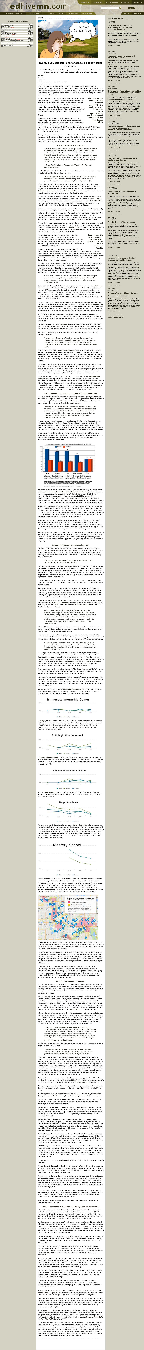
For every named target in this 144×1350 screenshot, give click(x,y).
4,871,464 (31, 34)
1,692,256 (31, 42)
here (56, 605)
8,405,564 (31, 32)
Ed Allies (3, 31)
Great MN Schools (5, 24)
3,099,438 (31, 39)
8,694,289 (31, 30)
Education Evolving (5, 38)
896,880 (31, 45)
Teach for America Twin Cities (7, 25)
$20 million (98, 201)
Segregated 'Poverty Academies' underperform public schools (121, 259)
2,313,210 (31, 41)
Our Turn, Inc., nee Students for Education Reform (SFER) (14, 40)
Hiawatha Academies (5, 26)
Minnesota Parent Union (6, 44)
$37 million (97, 199)
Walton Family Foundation (68, 661)
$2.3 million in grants (82, 1082)
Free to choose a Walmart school (121, 222)
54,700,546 (30, 24)
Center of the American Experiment (9, 33)
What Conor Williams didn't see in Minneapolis (122, 192)
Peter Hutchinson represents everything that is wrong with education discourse (120, 27)
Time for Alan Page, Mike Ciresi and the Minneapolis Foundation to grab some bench (124, 93)
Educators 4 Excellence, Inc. (7, 28)
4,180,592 (31, 37)
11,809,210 (30, 26)
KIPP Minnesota (4, 32)
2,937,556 (31, 40)
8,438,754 (31, 31)
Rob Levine (40, 75)
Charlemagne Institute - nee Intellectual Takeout (11, 41)
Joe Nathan (63, 324)
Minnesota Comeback (5, 27)
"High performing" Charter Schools (123, 293)
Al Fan (98, 600)
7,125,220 (31, 33)
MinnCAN (3, 37)
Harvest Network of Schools (7, 42)
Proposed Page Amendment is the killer (122, 57)
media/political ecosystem (47, 1293)
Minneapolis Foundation (47, 191)
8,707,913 (31, 28)
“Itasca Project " (70, 191)
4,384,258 (31, 35)
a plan (48, 1252)
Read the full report (114, 45)
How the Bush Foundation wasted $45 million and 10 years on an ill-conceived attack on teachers (124, 128)
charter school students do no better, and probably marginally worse (63, 492)
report (71, 1146)
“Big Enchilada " (74, 1009)
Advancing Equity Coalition (7, 45)
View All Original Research (116, 317)
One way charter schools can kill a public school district (122, 159)
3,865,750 (31, 38)
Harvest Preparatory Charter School (9, 39)
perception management (67, 350)
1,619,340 (31, 44)
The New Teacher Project (6, 35)
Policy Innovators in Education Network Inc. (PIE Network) (14, 30)
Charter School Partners (6, 34)
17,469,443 (30, 25)
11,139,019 (30, 27)
